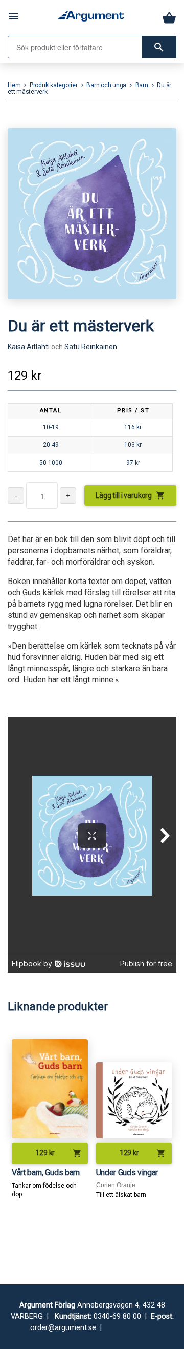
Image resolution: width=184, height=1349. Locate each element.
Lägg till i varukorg (130, 495)
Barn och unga (106, 85)
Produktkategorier (54, 85)
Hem (14, 85)
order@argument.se (63, 1327)
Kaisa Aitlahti (29, 347)
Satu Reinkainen (90, 347)
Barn (141, 85)
